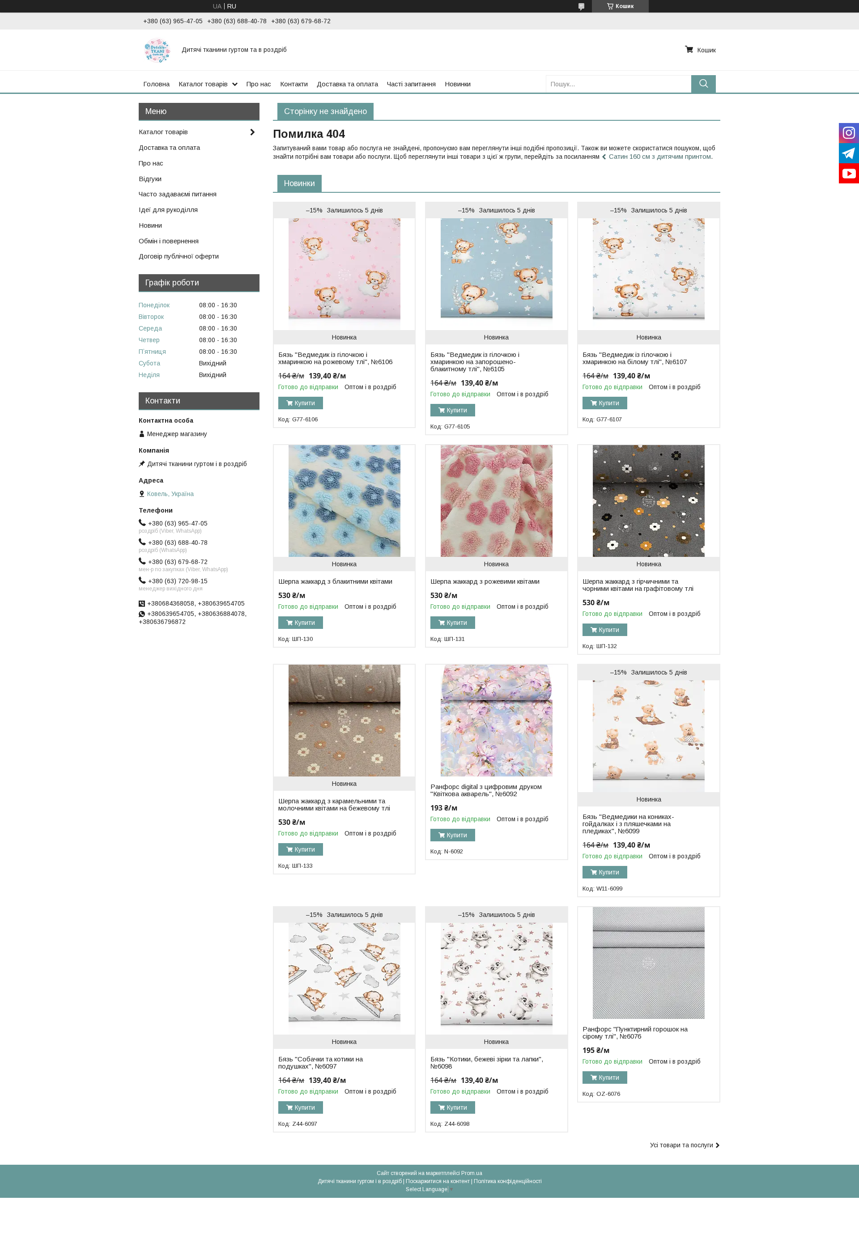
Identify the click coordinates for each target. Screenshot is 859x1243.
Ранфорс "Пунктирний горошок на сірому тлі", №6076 (635, 1033)
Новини (150, 225)
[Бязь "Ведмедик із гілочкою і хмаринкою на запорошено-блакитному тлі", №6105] (496, 274)
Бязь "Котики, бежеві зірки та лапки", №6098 (486, 1063)
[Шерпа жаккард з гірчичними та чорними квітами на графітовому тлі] (648, 501)
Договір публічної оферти (179, 256)
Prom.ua (471, 1173)
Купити (305, 403)
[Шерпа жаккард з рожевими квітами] (496, 501)
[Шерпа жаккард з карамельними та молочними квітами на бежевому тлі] (344, 720)
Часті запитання (411, 84)
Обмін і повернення (169, 241)
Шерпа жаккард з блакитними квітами (335, 581)
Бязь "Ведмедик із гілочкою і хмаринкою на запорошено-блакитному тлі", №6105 (474, 362)
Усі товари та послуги (681, 1145)
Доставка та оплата (347, 84)
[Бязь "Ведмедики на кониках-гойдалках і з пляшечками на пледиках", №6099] (648, 736)
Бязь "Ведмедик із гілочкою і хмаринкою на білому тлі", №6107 (635, 358)
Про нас (259, 84)
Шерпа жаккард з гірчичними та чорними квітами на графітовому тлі (638, 585)
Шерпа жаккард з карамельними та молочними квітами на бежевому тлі (334, 805)
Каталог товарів (203, 84)
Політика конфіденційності (508, 1181)
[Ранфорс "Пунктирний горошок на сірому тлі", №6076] (648, 963)
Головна (156, 84)
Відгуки (150, 178)
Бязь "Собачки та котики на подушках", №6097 (320, 1063)
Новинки (458, 84)
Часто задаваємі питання (178, 194)
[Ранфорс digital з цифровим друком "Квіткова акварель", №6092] (496, 720)
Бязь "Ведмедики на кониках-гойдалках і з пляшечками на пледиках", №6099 (628, 824)
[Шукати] (703, 84)
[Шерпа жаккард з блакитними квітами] (344, 501)
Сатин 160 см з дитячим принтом (660, 156)
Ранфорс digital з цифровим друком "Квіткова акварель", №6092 (486, 790)
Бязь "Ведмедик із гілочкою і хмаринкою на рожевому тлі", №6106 (335, 358)
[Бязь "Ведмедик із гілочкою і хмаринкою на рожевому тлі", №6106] (344, 274)
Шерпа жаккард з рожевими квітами (485, 581)
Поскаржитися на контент (438, 1181)
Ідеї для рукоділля (168, 209)
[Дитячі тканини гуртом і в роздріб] (157, 49)
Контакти (294, 84)
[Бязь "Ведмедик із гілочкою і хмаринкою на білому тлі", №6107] (648, 274)
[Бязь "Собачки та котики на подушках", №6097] (344, 979)
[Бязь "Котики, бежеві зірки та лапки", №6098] (496, 979)
